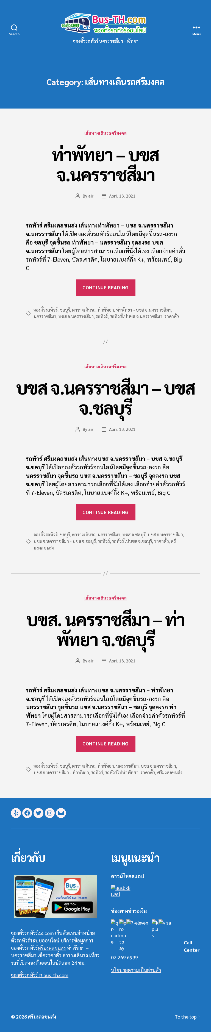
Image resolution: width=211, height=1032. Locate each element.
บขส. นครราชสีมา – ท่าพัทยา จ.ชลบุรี (105, 628)
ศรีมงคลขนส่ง (169, 772)
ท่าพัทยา (106, 310)
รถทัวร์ (102, 316)
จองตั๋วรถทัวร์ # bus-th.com (39, 975)
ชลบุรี (65, 310)
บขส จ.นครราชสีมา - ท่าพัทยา (61, 772)
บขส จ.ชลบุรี (133, 534)
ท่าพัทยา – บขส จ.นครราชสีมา (105, 164)
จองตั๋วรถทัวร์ (45, 310)
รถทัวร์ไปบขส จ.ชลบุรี (132, 541)
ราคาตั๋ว (171, 316)
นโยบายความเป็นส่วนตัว (136, 970)
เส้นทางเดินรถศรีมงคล (105, 133)
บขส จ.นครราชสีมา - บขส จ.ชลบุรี (65, 541)
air (90, 196)
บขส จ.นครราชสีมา (76, 316)
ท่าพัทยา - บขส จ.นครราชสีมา (143, 310)
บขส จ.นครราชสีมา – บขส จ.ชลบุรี (105, 397)
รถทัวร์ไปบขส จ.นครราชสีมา (136, 316)
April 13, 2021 (122, 196)
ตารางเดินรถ (83, 310)
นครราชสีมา (45, 316)
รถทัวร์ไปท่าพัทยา (121, 772)
